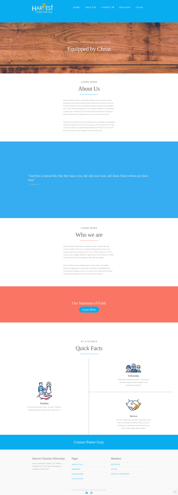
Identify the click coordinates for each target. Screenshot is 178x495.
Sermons (76, 469)
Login (114, 469)
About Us (76, 464)
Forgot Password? (120, 474)
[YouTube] (91, 493)
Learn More (89, 309)
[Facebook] (87, 493)
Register (115, 464)
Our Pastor (77, 479)
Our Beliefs (77, 474)
